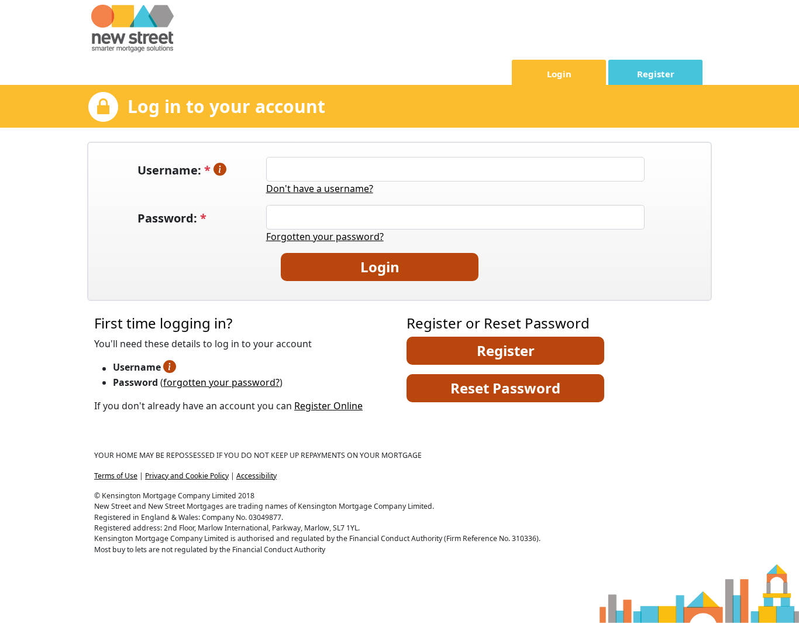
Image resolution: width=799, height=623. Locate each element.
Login (559, 74)
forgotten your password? (221, 382)
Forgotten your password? (325, 236)
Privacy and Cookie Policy (187, 476)
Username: (175, 170)
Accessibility (256, 476)
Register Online (328, 405)
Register (655, 74)
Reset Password (505, 388)
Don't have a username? (319, 188)
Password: (171, 218)
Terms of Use (115, 476)
